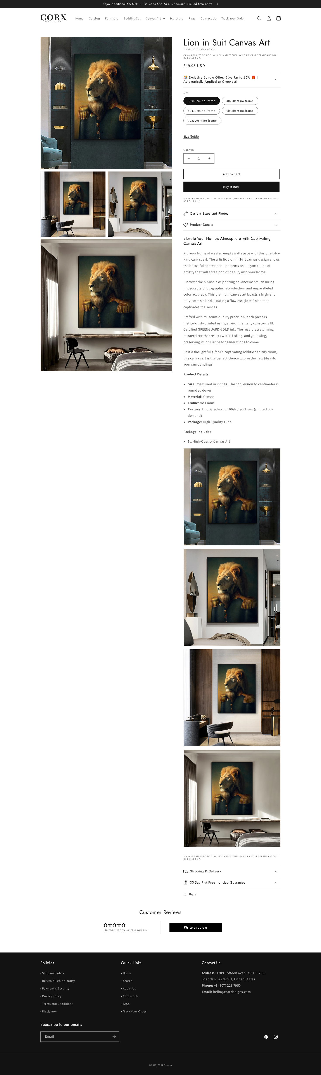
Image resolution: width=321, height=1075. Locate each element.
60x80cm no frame (240, 111)
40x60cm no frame (240, 101)
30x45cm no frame (201, 101)
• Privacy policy (50, 996)
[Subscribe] (114, 1036)
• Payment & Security (54, 988)
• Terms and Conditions (56, 1004)
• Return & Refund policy (57, 981)
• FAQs (125, 1004)
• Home (126, 973)
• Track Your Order (133, 1011)
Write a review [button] (195, 927)
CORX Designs (165, 1065)
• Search (126, 981)
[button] (155, 18)
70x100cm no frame (202, 121)
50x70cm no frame (201, 111)
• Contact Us (129, 996)
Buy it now (231, 187)
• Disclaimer (48, 1011)
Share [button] (192, 894)
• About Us (128, 988)
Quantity (188, 150)
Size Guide (191, 136)
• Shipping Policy (52, 973)
